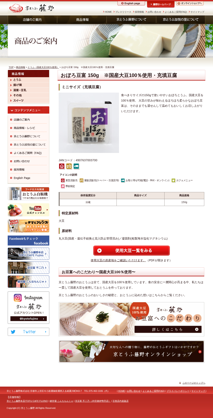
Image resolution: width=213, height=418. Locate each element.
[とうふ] (28, 79)
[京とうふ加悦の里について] (180, 19)
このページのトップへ (193, 383)
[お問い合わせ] (28, 161)
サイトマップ (197, 12)
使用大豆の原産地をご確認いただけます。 (118, 260)
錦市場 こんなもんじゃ (61, 401)
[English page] (28, 178)
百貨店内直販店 (121, 401)
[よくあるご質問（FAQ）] (28, 153)
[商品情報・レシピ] (28, 128)
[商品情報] (82, 19)
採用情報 (139, 12)
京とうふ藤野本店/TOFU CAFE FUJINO (27, 401)
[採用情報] (28, 169)
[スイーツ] (28, 100)
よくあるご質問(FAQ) (176, 12)
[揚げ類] (28, 84)
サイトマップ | (198, 391)
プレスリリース (123, 12)
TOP (11, 67)
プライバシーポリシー (178, 391)
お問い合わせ (154, 12)
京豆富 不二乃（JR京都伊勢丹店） (93, 401)
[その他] (28, 95)
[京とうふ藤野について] (131, 19)
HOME (108, 12)
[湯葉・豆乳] (28, 90)
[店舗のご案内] (32, 19)
